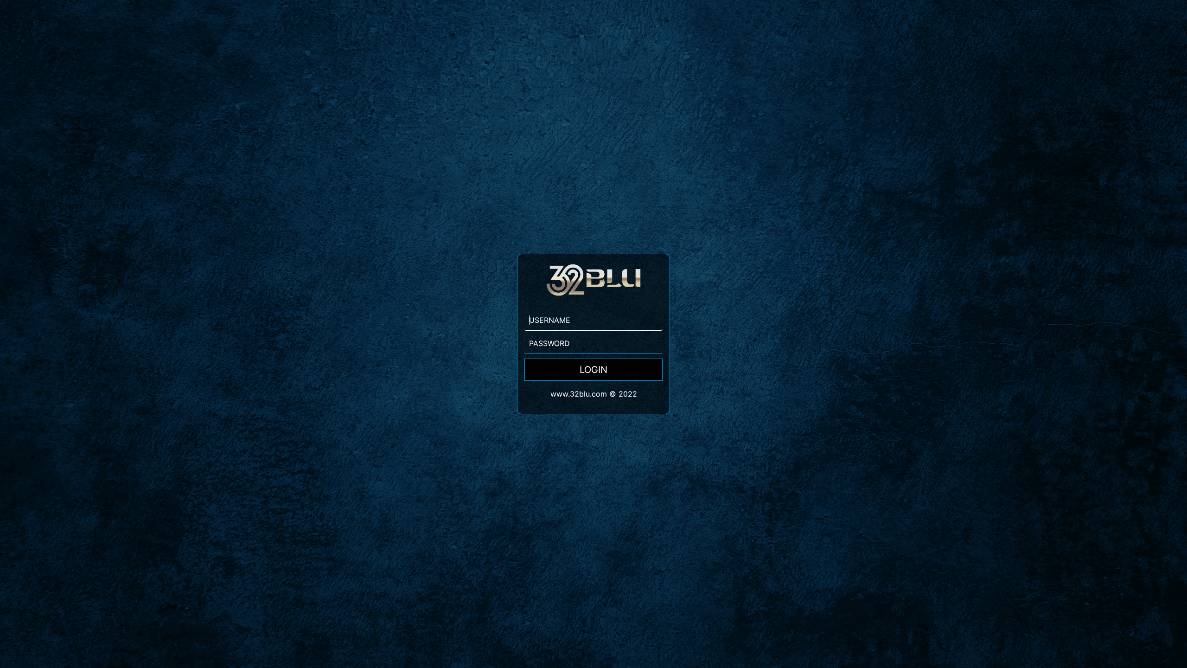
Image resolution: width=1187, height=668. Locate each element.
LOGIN (593, 369)
